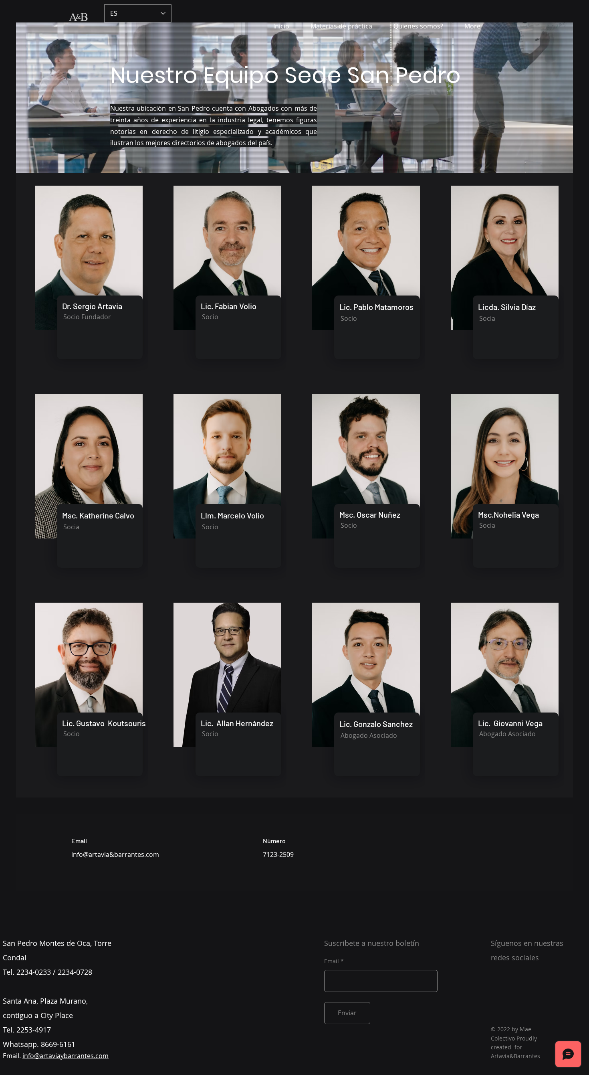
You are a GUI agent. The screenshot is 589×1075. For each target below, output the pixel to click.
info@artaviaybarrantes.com (65, 1055)
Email (331, 961)
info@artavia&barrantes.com (115, 854)
